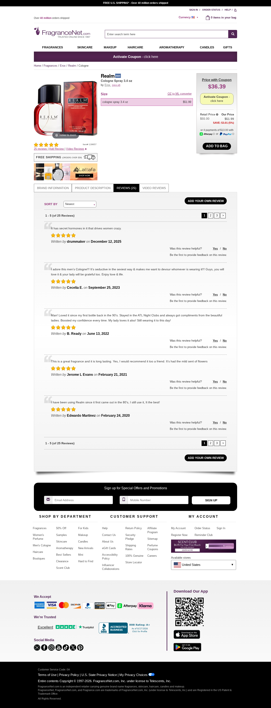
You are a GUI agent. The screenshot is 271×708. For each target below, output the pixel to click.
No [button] (225, 248)
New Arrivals (85, 548)
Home (37, 65)
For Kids (83, 528)
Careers (152, 555)
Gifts (227, 47)
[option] (147, 102)
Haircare (135, 47)
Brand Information (53, 188)
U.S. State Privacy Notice (99, 675)
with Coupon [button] (217, 80)
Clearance (62, 561)
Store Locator (133, 562)
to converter (180, 93)
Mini (80, 554)
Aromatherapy (64, 548)
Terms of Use (47, 675)
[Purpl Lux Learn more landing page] (203, 547)
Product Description (93, 188)
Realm (72, 65)
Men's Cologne (42, 545)
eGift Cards (109, 548)
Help (228, 9)
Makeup (110, 47)
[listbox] (147, 102)
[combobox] (171, 34)
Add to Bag (217, 146)
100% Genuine (134, 555)
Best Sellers (63, 554)
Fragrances (52, 47)
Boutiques (39, 558)
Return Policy (133, 528)
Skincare (85, 47)
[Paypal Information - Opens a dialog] (226, 134)
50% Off (61, 528)
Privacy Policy (69, 675)
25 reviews (41, 148)
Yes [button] (215, 248)
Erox (63, 65)
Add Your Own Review (206, 201)
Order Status (211, 9)
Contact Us (109, 535)
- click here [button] (135, 57)
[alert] (189, 17)
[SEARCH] (232, 34)
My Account (178, 528)
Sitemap (152, 538)
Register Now (179, 535)
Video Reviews (154, 188)
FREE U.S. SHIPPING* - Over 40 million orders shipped (135, 2)
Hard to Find (85, 561)
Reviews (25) (126, 188)
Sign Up (211, 500)
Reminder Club (204, 535)
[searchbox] (166, 34)
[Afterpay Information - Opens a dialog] (207, 134)
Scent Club (63, 567)
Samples (61, 535)
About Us (107, 541)
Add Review (57, 148)
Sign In (193, 9)
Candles (83, 541)
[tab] (53, 188)
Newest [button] (69, 204)
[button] (65, 157)
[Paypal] (87, 605)
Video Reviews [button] (75, 148)
